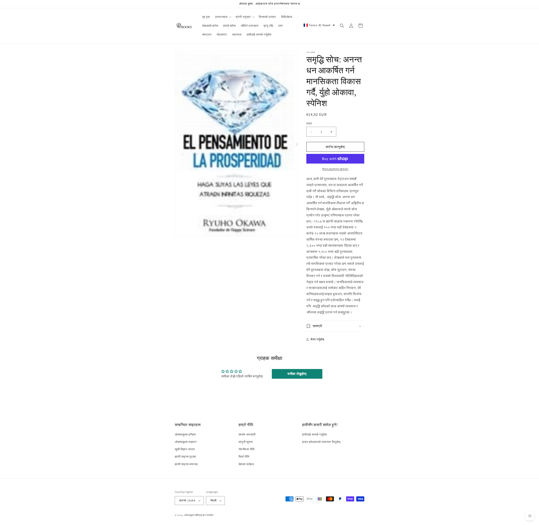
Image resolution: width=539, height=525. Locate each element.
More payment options (335, 168)
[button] (222, 16)
